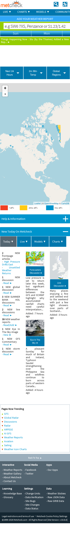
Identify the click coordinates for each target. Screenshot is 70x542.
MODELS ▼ (42, 12)
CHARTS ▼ (23, 12)
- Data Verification (33, 497)
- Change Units (32, 493)
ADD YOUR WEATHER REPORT (35, 19)
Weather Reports (13, 437)
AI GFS (7, 433)
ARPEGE (8, 429)
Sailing (7, 445)
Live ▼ (24, 241)
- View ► (7, 334)
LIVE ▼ (7, 12)
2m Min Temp (33, 72)
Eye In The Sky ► (35, 341)
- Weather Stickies (56, 493)
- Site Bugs (29, 501)
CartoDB (65, 203)
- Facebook (30, 469)
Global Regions (56, 72)
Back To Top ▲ (35, 457)
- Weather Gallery (11, 473)
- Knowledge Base (12, 493)
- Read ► (7, 283)
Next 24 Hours (9, 72)
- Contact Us (9, 481)
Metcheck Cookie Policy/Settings (52, 516)
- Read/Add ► (9, 325)
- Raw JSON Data (55, 497)
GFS (6, 413)
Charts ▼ (57, 241)
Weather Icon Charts (15, 449)
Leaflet (37, 203)
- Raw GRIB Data (55, 501)
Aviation (8, 441)
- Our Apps (52, 469)
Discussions (10, 421)
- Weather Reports (12, 469)
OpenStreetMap (51, 203)
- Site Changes (32, 504)
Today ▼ (8, 241)
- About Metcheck (11, 477)
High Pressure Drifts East (11, 263)
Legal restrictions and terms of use (18, 516)
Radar (7, 425)
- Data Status (31, 508)
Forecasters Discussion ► (36, 271)
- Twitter (28, 473)
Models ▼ (40, 241)
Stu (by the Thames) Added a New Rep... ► (35, 41)
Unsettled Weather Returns (11, 270)
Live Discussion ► (60, 284)
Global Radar (11, 417)
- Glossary (7, 497)
